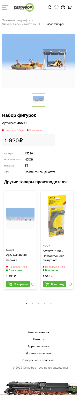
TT (26, 165)
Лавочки (11, 260)
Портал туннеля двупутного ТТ (53, 258)
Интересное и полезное (38, 360)
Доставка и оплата (38, 353)
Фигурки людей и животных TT (21, 24)
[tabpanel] (20, 241)
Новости (38, 339)
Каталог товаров (38, 332)
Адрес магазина (38, 346)
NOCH (29, 159)
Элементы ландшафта (16, 20)
